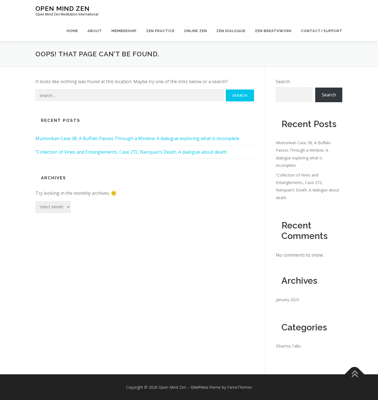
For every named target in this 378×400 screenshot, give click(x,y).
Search (283, 81)
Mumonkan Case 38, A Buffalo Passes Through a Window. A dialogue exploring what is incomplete (137, 138)
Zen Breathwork (273, 31)
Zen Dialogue (230, 31)
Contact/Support (322, 31)
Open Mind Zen (62, 8)
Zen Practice (160, 31)
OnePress (199, 387)
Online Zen (195, 31)
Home (72, 31)
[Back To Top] (354, 374)
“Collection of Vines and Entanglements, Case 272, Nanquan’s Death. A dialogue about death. (131, 152)
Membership (124, 31)
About (94, 31)
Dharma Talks (288, 346)
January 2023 (287, 299)
